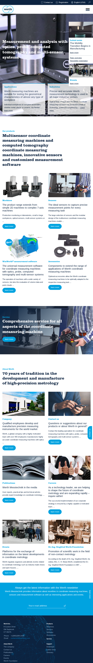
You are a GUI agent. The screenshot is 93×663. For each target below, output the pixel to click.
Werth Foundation (10, 661)
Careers (7, 655)
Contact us (48, 2)
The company (9, 647)
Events (6, 658)
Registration (63, 2)
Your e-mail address (38, 606)
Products (49, 624)
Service (6, 317)
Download (50, 647)
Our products (8, 131)
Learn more (67, 109)
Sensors (49, 629)
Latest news (51, 650)
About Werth (8, 369)
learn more (74, 53)
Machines (50, 627)
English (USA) (79, 2)
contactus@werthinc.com (20, 638)
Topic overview (76, 58)
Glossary (49, 652)
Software (49, 632)
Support (49, 644)
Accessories (51, 635)
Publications (8, 652)
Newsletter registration (79, 61)
